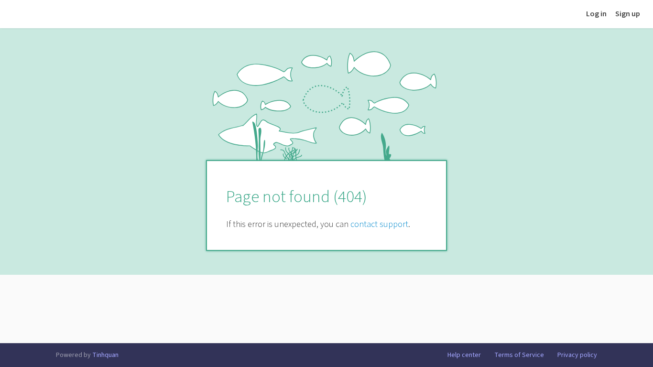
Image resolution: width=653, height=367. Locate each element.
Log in (596, 14)
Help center (464, 355)
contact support (379, 224)
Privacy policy (577, 355)
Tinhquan (105, 355)
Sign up (627, 14)
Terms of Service (519, 355)
